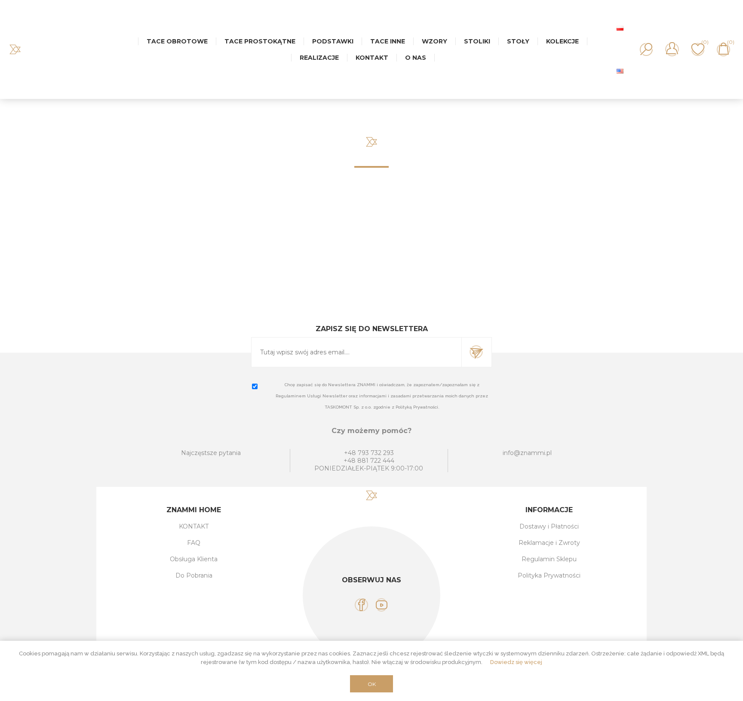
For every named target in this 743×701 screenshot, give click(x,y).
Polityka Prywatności (549, 575)
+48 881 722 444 (369, 460)
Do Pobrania (193, 575)
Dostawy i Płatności (549, 526)
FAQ (193, 543)
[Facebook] (361, 604)
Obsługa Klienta (194, 559)
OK (372, 684)
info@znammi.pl (527, 453)
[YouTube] (381, 604)
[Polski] (620, 27)
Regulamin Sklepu (549, 559)
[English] (620, 70)
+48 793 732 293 (369, 453)
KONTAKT (194, 526)
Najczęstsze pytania (211, 453)
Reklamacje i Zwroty (549, 543)
